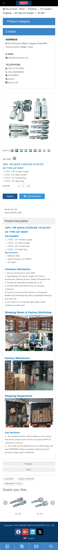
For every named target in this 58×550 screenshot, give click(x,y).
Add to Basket (34, 196)
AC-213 (18, 514)
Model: (8, 209)
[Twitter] (40, 532)
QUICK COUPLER (26, 479)
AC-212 (40, 514)
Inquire (10, 196)
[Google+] (25, 532)
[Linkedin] (32, 532)
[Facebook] (18, 532)
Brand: (7, 213)
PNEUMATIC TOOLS (13, 484)
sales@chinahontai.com (18, 58)
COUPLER (8, 479)
